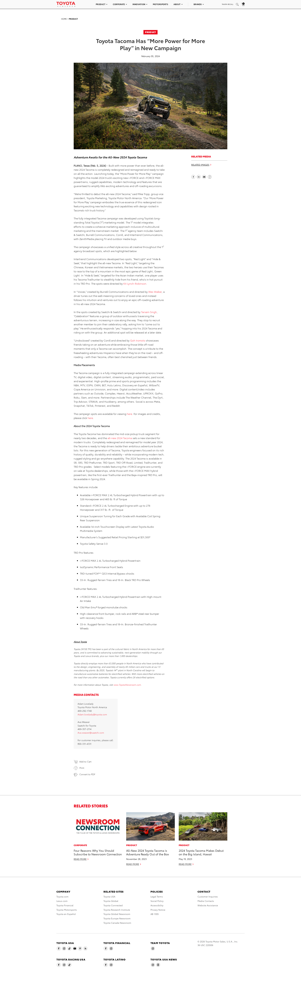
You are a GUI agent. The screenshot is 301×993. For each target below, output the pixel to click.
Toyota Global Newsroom (116, 914)
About (177, 4)
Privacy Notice (157, 909)
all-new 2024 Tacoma (120, 438)
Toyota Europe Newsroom (117, 918)
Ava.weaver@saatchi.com (91, 732)
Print (81, 767)
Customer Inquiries (208, 896)
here (129, 413)
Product (101, 4)
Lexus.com (62, 900)
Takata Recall (227, 4)
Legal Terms (156, 896)
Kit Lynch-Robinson (134, 283)
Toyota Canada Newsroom (117, 922)
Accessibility (156, 905)
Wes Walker (155, 291)
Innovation (138, 4)
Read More (80, 859)
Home (64, 18)
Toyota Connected (113, 905)
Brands (198, 4)
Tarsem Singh (149, 312)
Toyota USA (109, 896)
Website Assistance (208, 905)
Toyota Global (110, 900)
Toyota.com (62, 896)
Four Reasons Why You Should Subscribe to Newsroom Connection (98, 852)
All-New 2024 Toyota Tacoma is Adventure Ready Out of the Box (147, 852)
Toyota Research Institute (116, 909)
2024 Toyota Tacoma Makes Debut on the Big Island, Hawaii (201, 852)
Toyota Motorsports (66, 909)
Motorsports (160, 4)
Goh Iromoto (137, 340)
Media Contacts (206, 900)
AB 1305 (154, 914)
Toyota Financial (64, 905)
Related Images (200, 164)
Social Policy (157, 900)
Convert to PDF (87, 774)
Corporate (119, 4)
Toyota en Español (66, 914)
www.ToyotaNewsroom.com (127, 684)
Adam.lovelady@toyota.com (92, 714)
